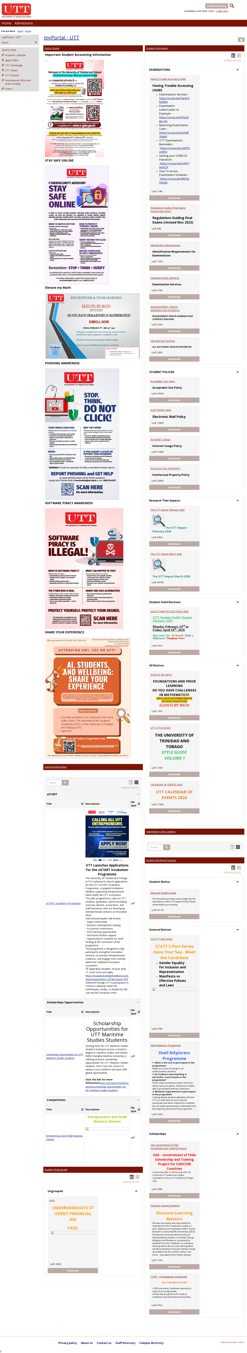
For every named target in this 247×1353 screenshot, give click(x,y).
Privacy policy (67, 1343)
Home (6, 23)
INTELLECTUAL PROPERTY (165, 468)
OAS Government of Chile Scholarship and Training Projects (169, 1146)
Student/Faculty (217, 6)
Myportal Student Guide (163, 892)
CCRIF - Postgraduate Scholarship (169, 1276)
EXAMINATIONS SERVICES (165, 278)
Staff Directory (125, 1343)
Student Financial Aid (56, 1169)
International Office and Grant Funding (18, 82)
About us (87, 1343)
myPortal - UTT (11, 37)
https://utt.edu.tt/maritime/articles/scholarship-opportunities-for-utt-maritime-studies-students (107, 1087)
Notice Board (52, 48)
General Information (56, 767)
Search (8, 88)
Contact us (104, 1343)
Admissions (24, 23)
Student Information (157, 48)
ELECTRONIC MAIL (161, 410)
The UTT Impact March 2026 (166, 554)
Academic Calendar (15, 55)
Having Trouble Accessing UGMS (168, 79)
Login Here (222, 11)
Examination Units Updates (161, 831)
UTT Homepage (14, 65)
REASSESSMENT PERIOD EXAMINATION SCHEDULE (165, 308)
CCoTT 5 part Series (161, 939)
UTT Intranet (12, 75)
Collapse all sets (129, 787)
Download (76, 1270)
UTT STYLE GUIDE (161, 727)
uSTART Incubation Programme (63, 903)
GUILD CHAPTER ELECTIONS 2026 (170, 611)
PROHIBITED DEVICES (163, 341)
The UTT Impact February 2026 (168, 509)
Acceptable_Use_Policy (163, 381)
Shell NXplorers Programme (166, 1045)
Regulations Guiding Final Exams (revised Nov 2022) (168, 209)
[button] (65, 782)
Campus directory (151, 1343)
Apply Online (11, 60)
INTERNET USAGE (160, 439)
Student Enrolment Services (161, 860)
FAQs (52, 1200)
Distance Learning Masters (165, 1205)
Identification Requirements (165, 245)
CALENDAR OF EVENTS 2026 (166, 784)
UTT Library (11, 70)
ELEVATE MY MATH (161, 674)
